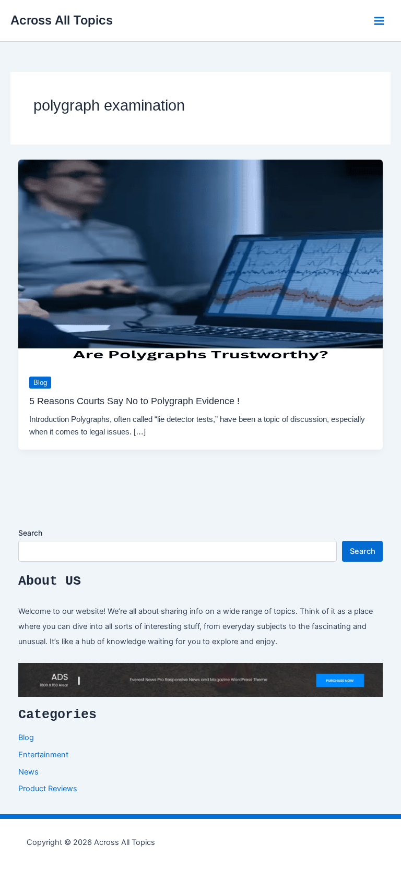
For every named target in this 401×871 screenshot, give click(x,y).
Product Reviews (47, 788)
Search (30, 532)
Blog (40, 382)
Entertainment (43, 754)
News (28, 772)
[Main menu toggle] (379, 20)
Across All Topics (61, 20)
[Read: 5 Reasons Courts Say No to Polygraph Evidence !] (200, 261)
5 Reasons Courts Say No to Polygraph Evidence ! (134, 400)
